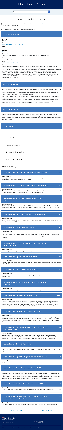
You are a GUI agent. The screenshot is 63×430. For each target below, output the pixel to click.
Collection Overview (12, 34)
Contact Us (40, 24)
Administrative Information (14, 159)
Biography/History (12, 84)
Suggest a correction (46, 410)
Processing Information (13, 145)
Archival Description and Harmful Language (45, 427)
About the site (22, 420)
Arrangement (10, 126)
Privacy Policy (12, 427)
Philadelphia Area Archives (31, 4)
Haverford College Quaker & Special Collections (12, 44)
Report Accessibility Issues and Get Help (26, 427)
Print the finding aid (16, 410)
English (3, 51)
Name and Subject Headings (15, 152)
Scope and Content (12, 109)
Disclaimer (4, 427)
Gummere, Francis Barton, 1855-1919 (10, 62)
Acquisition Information (13, 138)
